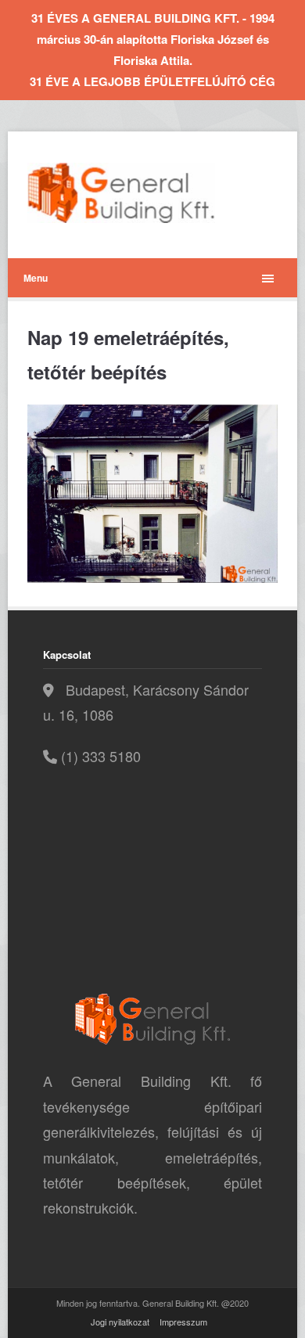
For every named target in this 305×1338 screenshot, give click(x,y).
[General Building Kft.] (144, 193)
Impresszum (183, 1321)
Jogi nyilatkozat (120, 1321)
